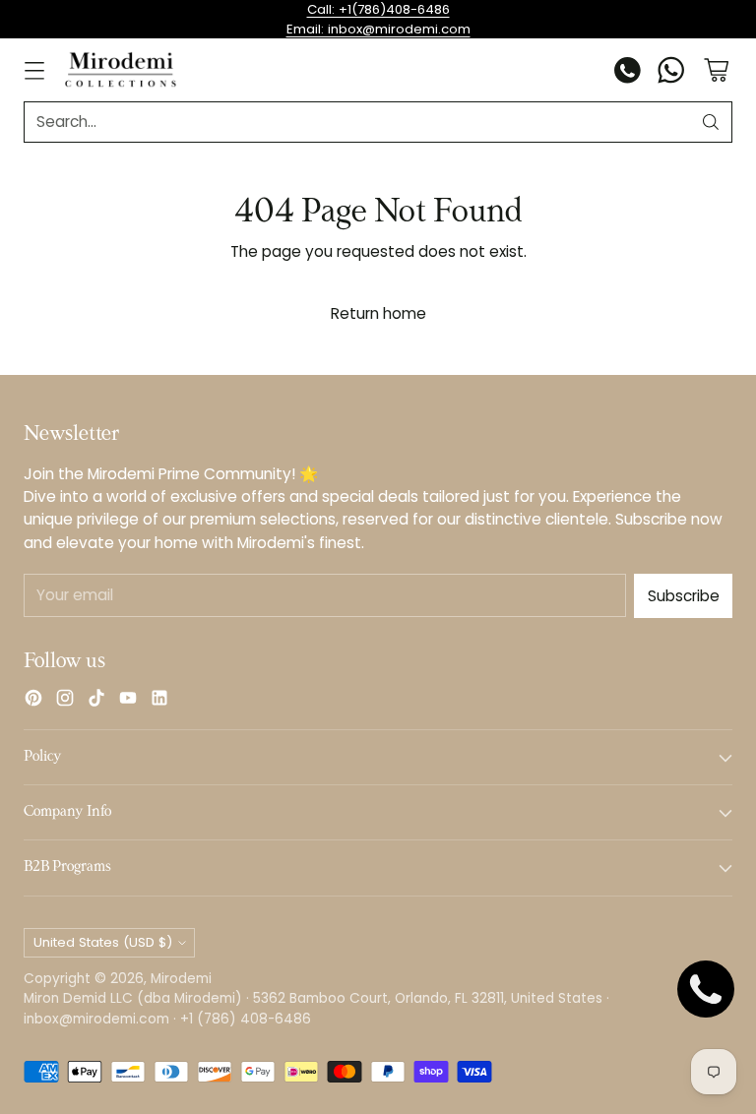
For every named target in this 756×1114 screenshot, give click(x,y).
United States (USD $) (102, 942)
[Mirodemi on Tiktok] (96, 700)
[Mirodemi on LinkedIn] (159, 700)
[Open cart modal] (716, 70)
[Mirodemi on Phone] (628, 73)
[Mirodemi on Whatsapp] (671, 73)
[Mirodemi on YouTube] (128, 700)
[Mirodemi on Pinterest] (33, 700)
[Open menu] (34, 70)
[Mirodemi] (120, 69)
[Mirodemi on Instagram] (65, 700)
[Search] (710, 122)
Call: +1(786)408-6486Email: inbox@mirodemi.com (378, 19)
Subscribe (684, 596)
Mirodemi (181, 978)
